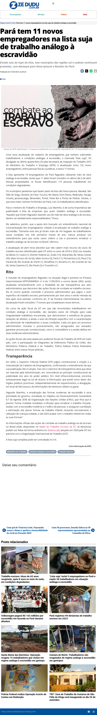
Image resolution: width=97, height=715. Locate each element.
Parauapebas (15, 14)
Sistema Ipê (53, 430)
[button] (82, 71)
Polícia (64, 14)
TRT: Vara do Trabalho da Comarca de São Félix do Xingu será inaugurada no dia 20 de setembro (72, 697)
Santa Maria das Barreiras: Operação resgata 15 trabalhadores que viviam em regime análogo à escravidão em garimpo (23, 658)
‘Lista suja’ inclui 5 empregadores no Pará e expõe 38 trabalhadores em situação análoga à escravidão (72, 579)
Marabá (41, 14)
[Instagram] (94, 712)
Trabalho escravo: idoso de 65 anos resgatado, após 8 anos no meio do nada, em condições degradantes (22, 579)
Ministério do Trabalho (16, 452)
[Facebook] (89, 712)
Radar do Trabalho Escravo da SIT (57, 426)
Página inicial (5, 23)
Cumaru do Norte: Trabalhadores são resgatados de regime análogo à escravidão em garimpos (72, 658)
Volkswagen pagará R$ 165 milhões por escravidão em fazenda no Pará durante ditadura (22, 618)
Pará (85, 14)
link (54, 439)
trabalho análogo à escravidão (42, 452)
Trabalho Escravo (66, 452)
